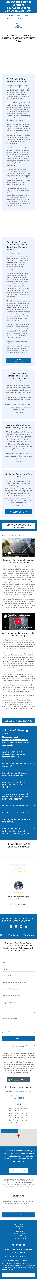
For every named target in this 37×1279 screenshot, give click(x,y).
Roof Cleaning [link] (18, 1231)
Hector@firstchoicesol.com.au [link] (20, 1096)
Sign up (18, 1215)
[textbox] (18, 956)
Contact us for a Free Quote (18, 511)
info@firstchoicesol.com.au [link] (18, 18)
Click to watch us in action (18, 360)
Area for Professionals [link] (18, 1238)
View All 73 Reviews (18, 876)
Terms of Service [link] (18, 1046)
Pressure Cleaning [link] (19, 1229)
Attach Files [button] (7, 1032)
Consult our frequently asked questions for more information (18, 526)
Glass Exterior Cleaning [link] (18, 1236)
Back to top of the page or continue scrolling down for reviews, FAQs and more (18, 720)
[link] (18, 25)
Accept (18, 1274)
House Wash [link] (18, 1226)
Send (18, 1039)
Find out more (18, 1170)
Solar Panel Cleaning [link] (18, 1233)
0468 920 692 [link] (22, 15)
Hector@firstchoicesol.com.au (15, 740)
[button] (4, 26)
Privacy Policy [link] (31, 1045)
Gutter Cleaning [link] (18, 1224)
